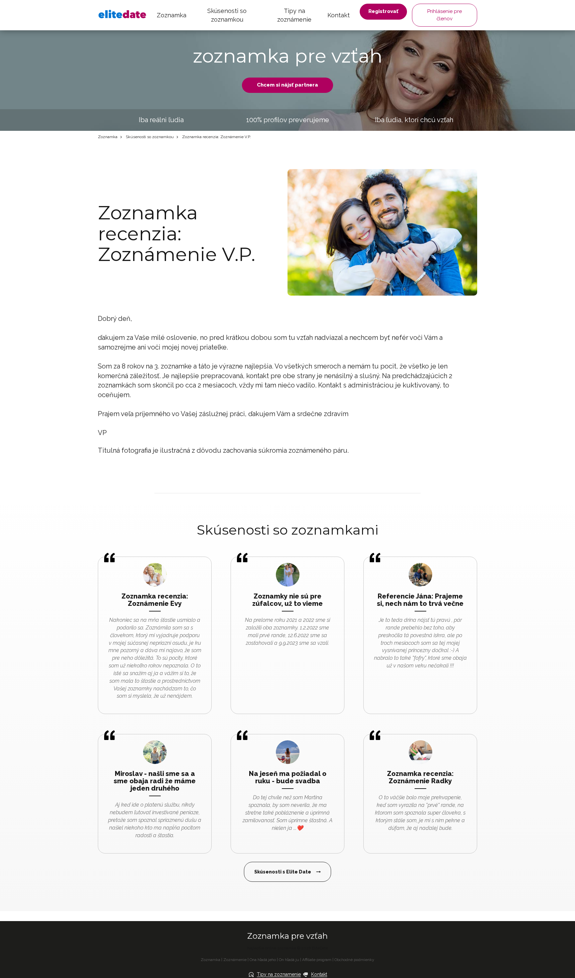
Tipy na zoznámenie (294, 15)
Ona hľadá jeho (263, 959)
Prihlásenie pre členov (444, 14)
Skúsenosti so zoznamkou (227, 15)
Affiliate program (316, 959)
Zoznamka (171, 15)
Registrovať (383, 11)
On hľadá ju (289, 959)
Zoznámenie (235, 959)
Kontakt (338, 15)
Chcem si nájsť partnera (287, 85)
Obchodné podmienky (354, 959)
